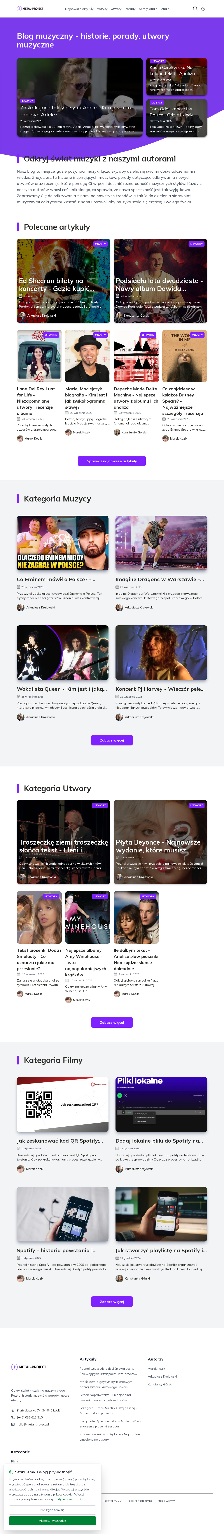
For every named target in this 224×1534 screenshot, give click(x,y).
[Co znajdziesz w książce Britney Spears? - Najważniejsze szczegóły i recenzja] (184, 356)
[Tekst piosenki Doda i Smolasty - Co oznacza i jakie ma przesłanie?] (39, 917)
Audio (165, 9)
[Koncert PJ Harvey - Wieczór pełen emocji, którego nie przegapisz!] (161, 652)
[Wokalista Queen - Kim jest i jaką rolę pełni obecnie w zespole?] (62, 652)
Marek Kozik (34, 1169)
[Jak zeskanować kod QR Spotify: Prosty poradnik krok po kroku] (62, 1104)
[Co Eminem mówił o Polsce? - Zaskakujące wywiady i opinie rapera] (62, 543)
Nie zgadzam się (52, 1510)
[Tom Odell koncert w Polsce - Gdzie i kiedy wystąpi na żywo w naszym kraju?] (176, 118)
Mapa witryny (166, 1500)
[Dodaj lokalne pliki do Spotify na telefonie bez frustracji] (161, 1104)
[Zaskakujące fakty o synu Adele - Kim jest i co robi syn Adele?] (80, 97)
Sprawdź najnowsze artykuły (112, 461)
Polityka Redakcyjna (139, 1500)
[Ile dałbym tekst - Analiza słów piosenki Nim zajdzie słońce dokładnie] (136, 917)
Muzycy (102, 9)
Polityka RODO (112, 1500)
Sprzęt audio (148, 9)
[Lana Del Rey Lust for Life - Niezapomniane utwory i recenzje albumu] (39, 356)
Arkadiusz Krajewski (41, 315)
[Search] (195, 9)
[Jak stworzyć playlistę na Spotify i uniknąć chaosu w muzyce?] (161, 1214)
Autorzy (155, 1359)
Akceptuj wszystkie (52, 1521)
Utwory (116, 9)
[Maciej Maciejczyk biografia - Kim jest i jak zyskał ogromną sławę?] (87, 356)
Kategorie (20, 1451)
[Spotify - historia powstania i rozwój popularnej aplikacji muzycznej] (62, 1214)
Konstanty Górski (136, 315)
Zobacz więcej (112, 740)
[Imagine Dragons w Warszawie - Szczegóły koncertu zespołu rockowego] (161, 543)
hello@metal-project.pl (33, 1424)
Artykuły (88, 1359)
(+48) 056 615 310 (30, 1417)
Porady (130, 9)
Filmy (14, 1461)
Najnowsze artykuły (79, 9)
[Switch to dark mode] (203, 9)
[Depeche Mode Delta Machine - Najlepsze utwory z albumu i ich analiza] (136, 356)
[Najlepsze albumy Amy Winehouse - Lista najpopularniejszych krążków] (87, 917)
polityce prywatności (68, 1499)
